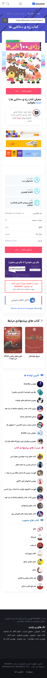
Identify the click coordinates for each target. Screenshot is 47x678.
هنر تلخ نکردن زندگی (28, 586)
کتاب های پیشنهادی (28, 505)
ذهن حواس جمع (30, 561)
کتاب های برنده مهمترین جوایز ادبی (23, 456)
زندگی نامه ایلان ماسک (28, 417)
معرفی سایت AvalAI (28, 433)
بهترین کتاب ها (9, 639)
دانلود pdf (17, 631)
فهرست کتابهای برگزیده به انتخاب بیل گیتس (20, 489)
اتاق (34, 529)
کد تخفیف (7, 631)
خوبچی (32, 635)
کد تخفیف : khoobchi (23, 286)
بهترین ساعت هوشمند (36, 639)
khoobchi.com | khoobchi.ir (14, 666)
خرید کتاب (11, 635)
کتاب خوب (41, 635)
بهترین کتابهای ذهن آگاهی (26, 481)
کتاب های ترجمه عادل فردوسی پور (23, 514)
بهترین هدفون (22, 635)
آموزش (37, 631)
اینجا (38, 103)
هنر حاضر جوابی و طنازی (27, 578)
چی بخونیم (21, 639)
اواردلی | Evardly (30, 384)
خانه (38, 14)
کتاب (43, 631)
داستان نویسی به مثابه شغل (25, 464)
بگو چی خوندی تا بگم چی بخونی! (24, 392)
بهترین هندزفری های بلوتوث (25, 400)
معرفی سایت (28, 631)
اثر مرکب (33, 545)
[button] (8, 3)
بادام (34, 570)
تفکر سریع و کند (30, 553)
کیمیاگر (33, 537)
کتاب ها (30, 14)
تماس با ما (19, 672)
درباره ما (29, 672)
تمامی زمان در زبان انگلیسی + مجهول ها (21, 425)
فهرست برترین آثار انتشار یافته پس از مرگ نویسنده (18, 473)
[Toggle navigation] (20, 3)
